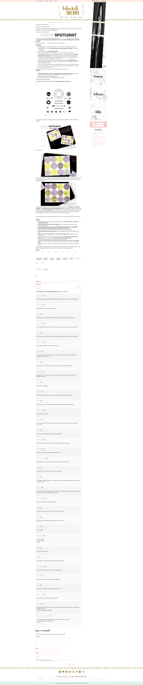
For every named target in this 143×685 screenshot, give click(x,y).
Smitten (45, 282)
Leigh (38, 507)
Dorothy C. (39, 391)
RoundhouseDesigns (78, 683)
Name (37, 648)
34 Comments (52, 24)
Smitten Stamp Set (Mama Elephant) (51, 259)
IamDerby (39, 351)
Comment (38, 636)
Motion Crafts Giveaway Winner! (99, 140)
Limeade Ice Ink (78, 258)
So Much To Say (50, 282)
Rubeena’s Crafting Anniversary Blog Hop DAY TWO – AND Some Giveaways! (99, 134)
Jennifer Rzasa (40, 410)
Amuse (42, 281)
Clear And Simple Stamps (50, 281)
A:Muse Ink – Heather (71, 258)
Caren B (38, 382)
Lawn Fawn (62, 281)
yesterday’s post (63, 38)
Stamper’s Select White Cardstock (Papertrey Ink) (39, 259)
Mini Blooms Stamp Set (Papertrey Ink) (58, 259)
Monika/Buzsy (40, 342)
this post (46, 43)
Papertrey (41, 282)
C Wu (38, 467)
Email (37, 652)
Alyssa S (38, 332)
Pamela (38, 430)
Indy (38, 557)
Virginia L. (39, 487)
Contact (55, 1)
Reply (38, 301)
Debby (38, 585)
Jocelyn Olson (40, 323)
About (41, 1)
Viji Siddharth (40, 439)
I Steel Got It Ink (39, 269)
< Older (39, 287)
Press (51, 1)
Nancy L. (38, 526)
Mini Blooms (74, 281)
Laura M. (38, 603)
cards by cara (40, 304)
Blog (37, 1)
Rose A (38, 476)
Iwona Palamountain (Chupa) (43, 615)
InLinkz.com (37, 275)
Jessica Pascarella (41, 498)
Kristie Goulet (40, 594)
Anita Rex (39, 419)
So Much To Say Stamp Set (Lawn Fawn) (65, 259)
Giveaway (57, 281)
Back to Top (71, 664)
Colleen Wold (40, 448)
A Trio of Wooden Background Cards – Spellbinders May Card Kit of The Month (99, 138)
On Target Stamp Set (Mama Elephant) (45, 259)
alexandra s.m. (40, 535)
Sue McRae (39, 575)
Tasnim (38, 314)
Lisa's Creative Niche (41, 458)
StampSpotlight (58, 282)
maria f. (38, 362)
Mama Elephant (68, 281)
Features (46, 1)
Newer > (78, 287)
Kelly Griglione (40, 295)
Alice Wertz (39, 371)
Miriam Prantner (40, 566)
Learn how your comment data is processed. (61, 660)
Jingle (38, 547)
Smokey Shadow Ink (45, 269)
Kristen (38, 516)
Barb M (38, 400)
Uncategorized (44, 284)
